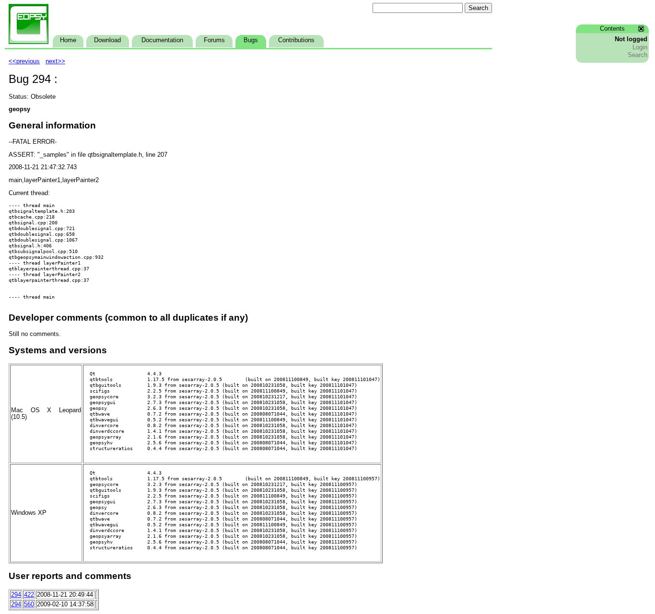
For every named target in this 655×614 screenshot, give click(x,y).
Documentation (162, 40)
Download (107, 40)
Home (68, 40)
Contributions (296, 40)
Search (637, 55)
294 (16, 594)
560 (29, 604)
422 (29, 594)
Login (639, 47)
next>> (55, 61)
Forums (214, 40)
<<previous (24, 61)
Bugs (251, 40)
